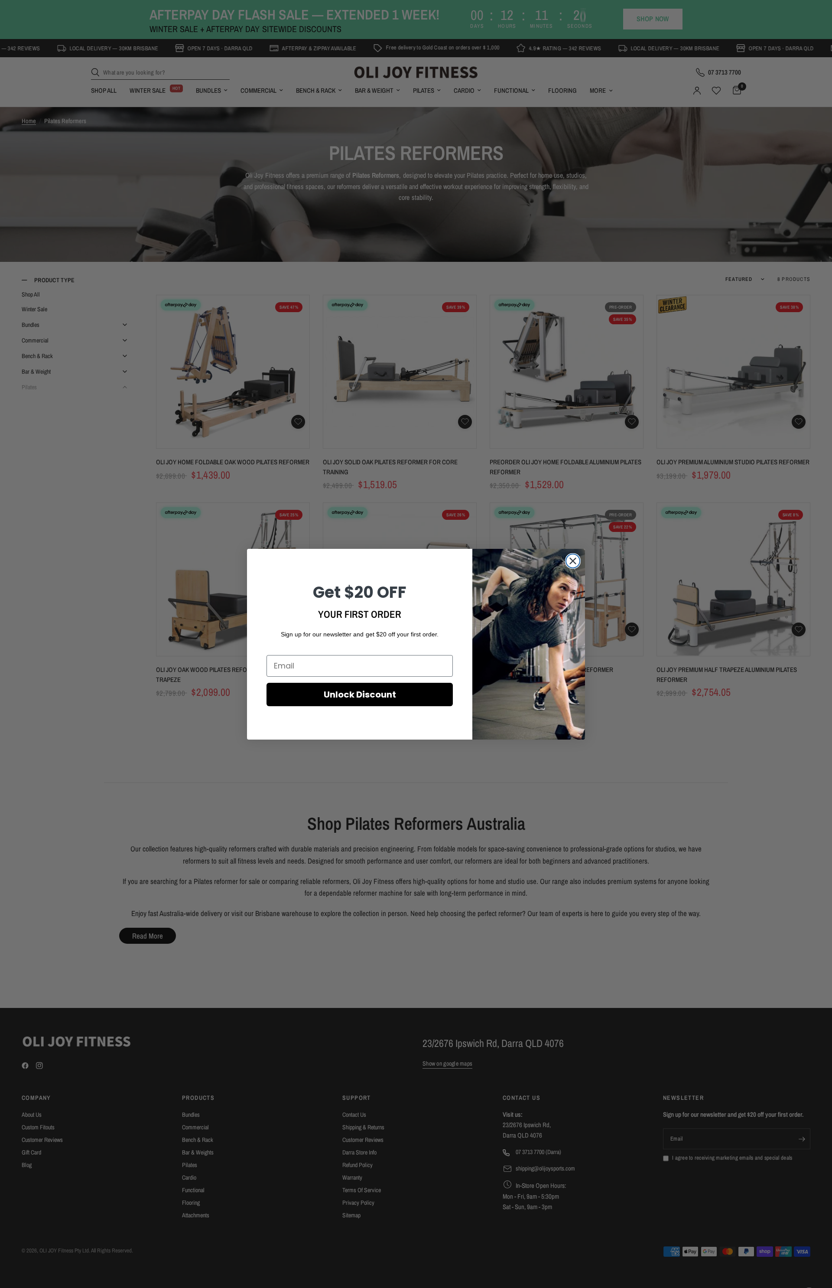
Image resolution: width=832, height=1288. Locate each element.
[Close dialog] (573, 561)
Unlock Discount (360, 694)
